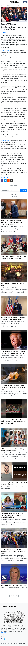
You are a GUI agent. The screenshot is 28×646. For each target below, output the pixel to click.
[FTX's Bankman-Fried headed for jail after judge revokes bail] (14, 437)
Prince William (5, 50)
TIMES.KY (14, 1)
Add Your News (4, 634)
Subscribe (23, 190)
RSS (3, 636)
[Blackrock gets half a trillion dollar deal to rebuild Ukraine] (14, 471)
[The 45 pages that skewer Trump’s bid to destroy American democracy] (14, 306)
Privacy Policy (22, 643)
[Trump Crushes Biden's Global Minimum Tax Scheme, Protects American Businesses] (14, 209)
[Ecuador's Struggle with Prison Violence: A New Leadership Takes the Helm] (14, 537)
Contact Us (12, 643)
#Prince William (5, 177)
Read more (3, 632)
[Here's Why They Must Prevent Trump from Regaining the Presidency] (14, 245)
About (16, 643)
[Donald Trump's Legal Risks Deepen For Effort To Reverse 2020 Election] (14, 340)
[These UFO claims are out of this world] (14, 573)
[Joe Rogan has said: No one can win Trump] (14, 272)
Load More (14, 595)
